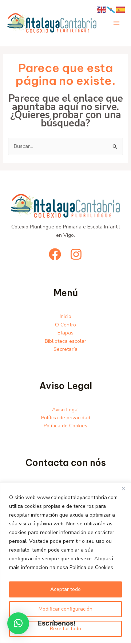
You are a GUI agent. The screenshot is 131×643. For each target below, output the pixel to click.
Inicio (65, 316)
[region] (65, 562)
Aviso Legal (65, 409)
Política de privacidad (65, 417)
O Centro (65, 324)
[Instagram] (76, 254)
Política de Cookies (65, 425)
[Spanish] (121, 9)
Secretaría (65, 349)
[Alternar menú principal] (116, 23)
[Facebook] (55, 254)
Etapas (65, 332)
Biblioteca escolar (65, 341)
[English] (102, 9)
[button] (18, 623)
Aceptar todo (65, 589)
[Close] (123, 488)
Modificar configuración (65, 608)
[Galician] (111, 9)
